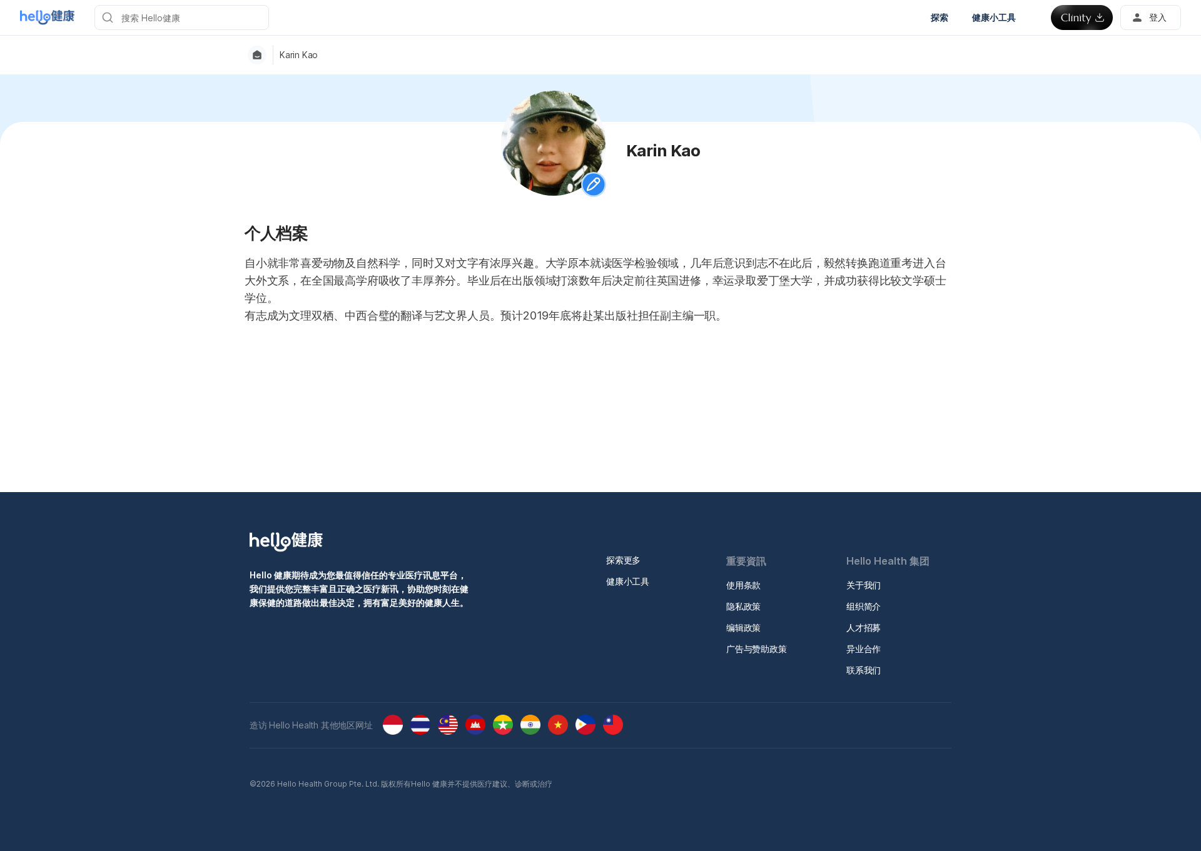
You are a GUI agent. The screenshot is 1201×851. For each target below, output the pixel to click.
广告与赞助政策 (756, 648)
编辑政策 (743, 627)
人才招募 (863, 627)
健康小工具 (627, 581)
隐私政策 (743, 606)
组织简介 (863, 606)
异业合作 (863, 648)
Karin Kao (299, 55)
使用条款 (743, 585)
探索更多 (623, 560)
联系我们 (863, 670)
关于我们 (863, 585)
